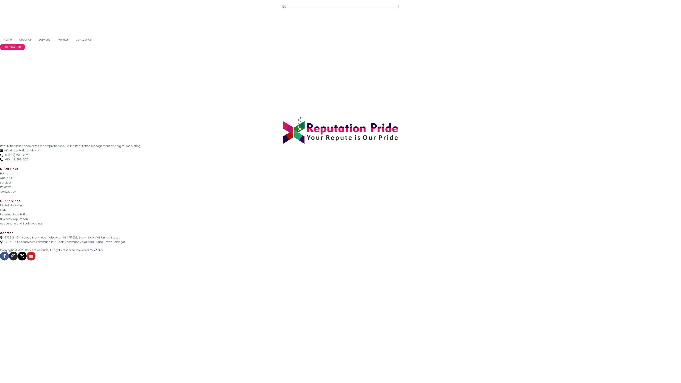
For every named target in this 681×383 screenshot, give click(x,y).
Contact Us (84, 40)
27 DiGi (98, 250)
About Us (25, 40)
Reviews (63, 40)
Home (8, 40)
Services (44, 40)
